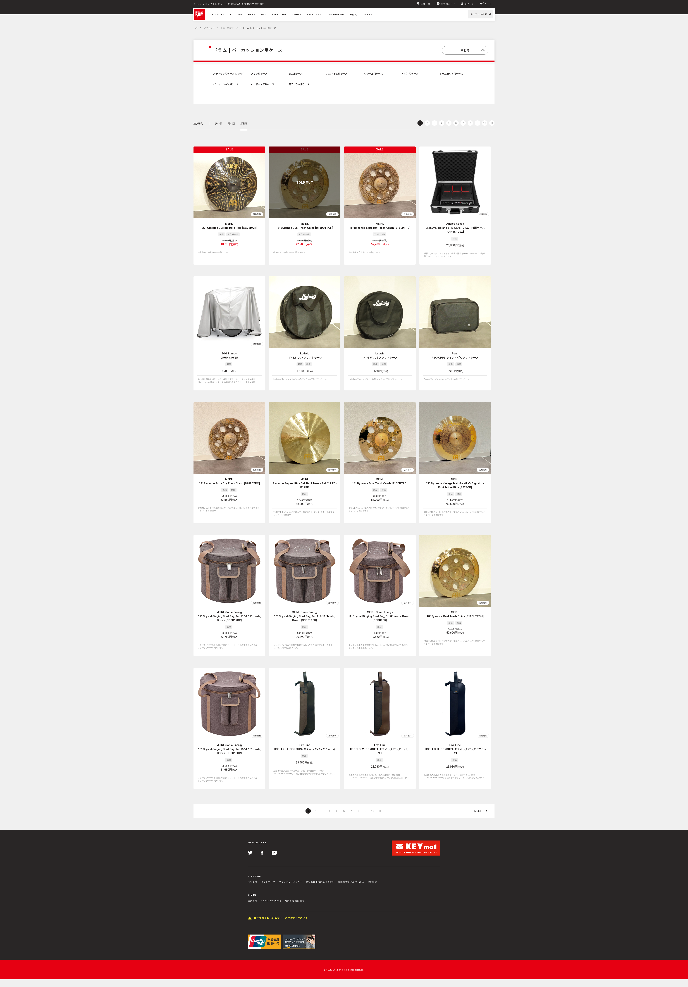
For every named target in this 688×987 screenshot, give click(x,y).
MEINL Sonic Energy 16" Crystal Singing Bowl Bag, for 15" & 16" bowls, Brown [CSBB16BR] (229, 749)
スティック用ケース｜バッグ (228, 74)
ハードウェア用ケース (262, 84)
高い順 (231, 123)
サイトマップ (268, 882)
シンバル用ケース (373, 74)
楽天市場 (252, 900)
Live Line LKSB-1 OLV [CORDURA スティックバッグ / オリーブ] (379, 749)
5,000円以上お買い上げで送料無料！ (219, 4)
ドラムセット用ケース (451, 74)
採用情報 (372, 882)
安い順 (218, 123)
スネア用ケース (259, 74)
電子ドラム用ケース (299, 84)
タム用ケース (296, 74)
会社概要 (252, 882)
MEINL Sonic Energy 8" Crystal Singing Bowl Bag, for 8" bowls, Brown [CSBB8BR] (379, 616)
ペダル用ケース (410, 74)
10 (484, 123)
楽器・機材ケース (229, 28)
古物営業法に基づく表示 (351, 882)
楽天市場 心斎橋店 (294, 900)
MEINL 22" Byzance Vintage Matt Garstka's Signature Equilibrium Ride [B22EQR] (455, 483)
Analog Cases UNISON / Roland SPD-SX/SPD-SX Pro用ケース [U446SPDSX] (455, 227)
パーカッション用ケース (226, 84)
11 (492, 123)
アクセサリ (209, 28)
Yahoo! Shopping (271, 900)
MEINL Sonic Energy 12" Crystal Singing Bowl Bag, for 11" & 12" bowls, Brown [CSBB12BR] (229, 616)
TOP (196, 28)
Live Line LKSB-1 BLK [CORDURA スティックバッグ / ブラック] (455, 749)
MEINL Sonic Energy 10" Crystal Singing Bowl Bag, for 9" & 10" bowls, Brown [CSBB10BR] (304, 616)
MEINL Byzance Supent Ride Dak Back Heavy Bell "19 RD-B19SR (305, 483)
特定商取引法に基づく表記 (320, 882)
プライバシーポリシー (290, 882)
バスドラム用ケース (336, 74)
